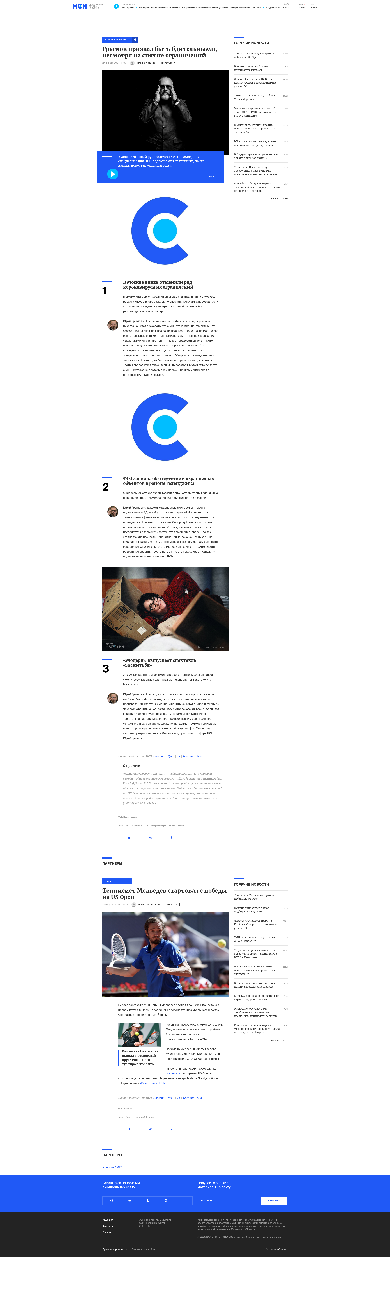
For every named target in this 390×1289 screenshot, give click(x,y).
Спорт (129, 1117)
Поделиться (165, 62)
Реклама (107, 1232)
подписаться (274, 1201)
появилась (173, 1073)
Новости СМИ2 (112, 1167)
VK (178, 756)
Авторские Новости (137, 825)
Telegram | (190, 756)
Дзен (171, 756)
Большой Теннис (144, 1117)
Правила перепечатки (114, 1249)
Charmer (283, 1249)
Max (199, 756)
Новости (159, 756)
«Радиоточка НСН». (153, 1083)
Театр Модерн (158, 825)
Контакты (107, 1225)
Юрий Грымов (176, 825)
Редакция (107, 1219)
